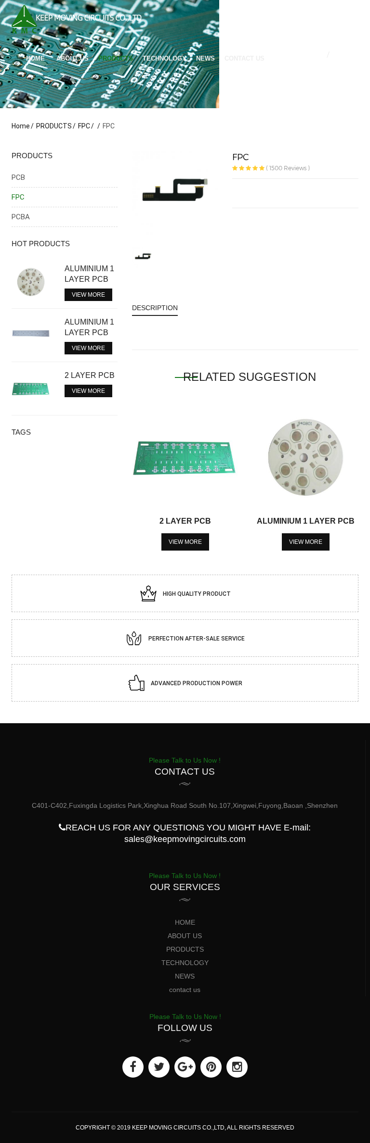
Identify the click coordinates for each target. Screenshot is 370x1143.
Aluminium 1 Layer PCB (306, 521)
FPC (84, 126)
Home (21, 126)
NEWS (205, 58)
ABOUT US (72, 58)
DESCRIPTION (155, 308)
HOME (35, 58)
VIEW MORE (185, 542)
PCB (18, 177)
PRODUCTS (115, 58)
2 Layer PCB (185, 521)
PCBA (21, 217)
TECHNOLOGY (164, 58)
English (342, 54)
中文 (319, 54)
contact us (244, 58)
